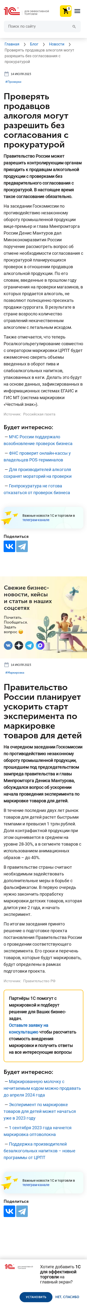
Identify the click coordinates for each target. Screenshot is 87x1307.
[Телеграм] (29, 645)
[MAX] (40, 645)
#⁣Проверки (13, 81)
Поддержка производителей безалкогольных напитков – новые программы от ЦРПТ (39, 1150)
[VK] (8, 645)
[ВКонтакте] (9, 546)
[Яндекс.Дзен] (18, 645)
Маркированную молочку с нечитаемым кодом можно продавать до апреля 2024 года (42, 1088)
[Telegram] (22, 546)
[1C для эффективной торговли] (30, 11)
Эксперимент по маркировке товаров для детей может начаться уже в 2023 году (40, 1111)
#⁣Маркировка (14, 672)
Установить (36, 1297)
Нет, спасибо (67, 1297)
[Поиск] (74, 26)
